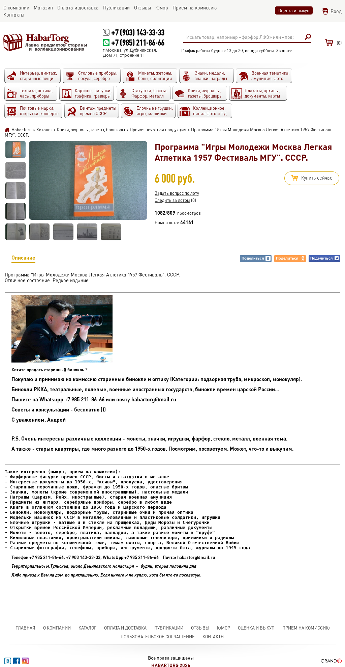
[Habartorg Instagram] (25, 661)
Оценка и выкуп (293, 10)
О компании (57, 628)
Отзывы (200, 628)
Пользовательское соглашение (158, 636)
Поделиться (253, 258)
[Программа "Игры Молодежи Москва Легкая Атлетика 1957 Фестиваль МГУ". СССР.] (15, 149)
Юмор (223, 628)
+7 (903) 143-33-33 (137, 32)
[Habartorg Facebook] (16, 661)
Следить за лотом (172, 200)
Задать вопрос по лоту (177, 193)
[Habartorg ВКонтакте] (7, 661)
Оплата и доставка (125, 628)
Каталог (87, 628)
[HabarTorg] (45, 42)
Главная (25, 628)
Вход (336, 11)
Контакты (213, 636)
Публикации (168, 628)
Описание (23, 257)
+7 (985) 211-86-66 (137, 42)
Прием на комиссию (306, 628)
